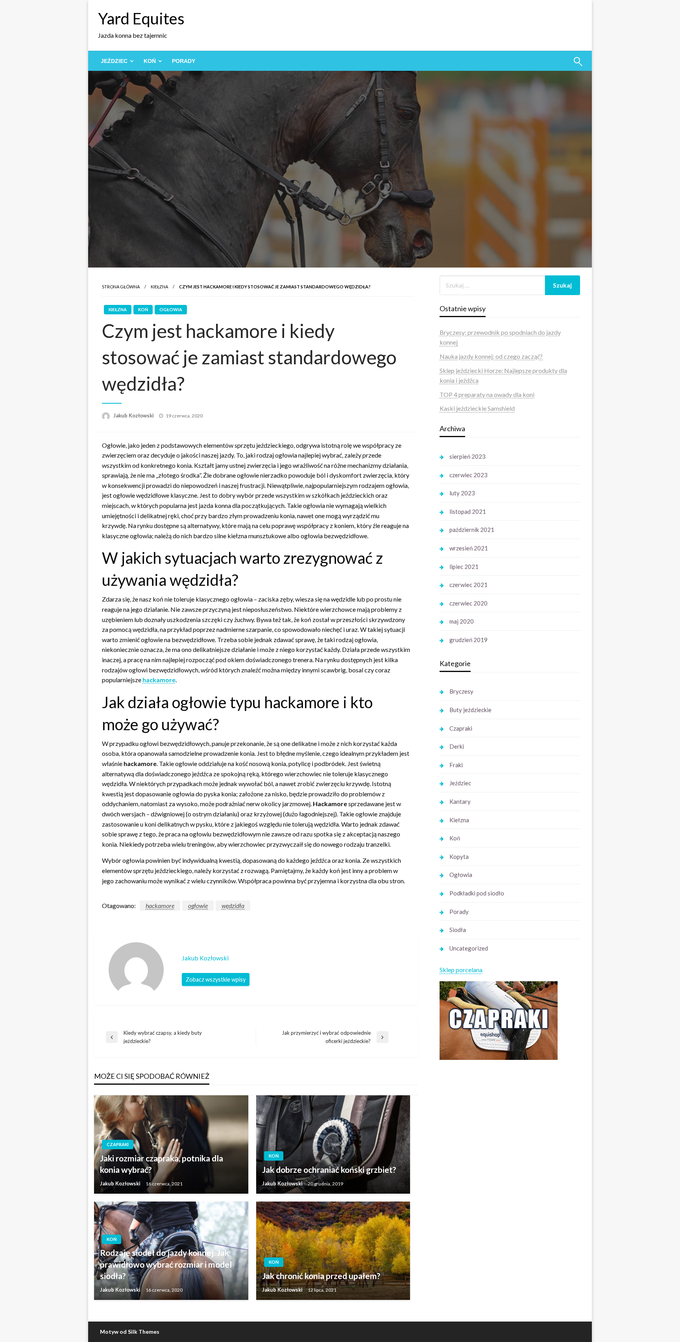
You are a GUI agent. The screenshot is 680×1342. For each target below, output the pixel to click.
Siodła (457, 929)
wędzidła (233, 905)
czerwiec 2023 (468, 474)
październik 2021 (471, 529)
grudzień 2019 (468, 639)
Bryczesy (461, 691)
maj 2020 (461, 621)
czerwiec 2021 (468, 584)
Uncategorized (468, 948)
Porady (183, 61)
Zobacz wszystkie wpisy (216, 979)
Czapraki (118, 1144)
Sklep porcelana (461, 969)
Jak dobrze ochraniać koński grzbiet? (329, 1169)
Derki (456, 746)
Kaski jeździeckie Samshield (477, 408)
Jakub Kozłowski (134, 415)
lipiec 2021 (464, 566)
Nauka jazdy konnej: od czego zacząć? (491, 356)
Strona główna (121, 286)
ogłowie (198, 905)
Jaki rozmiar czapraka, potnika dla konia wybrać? (161, 1163)
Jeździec (114, 61)
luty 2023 (462, 493)
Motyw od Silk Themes (129, 1331)
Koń (150, 61)
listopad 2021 (467, 511)
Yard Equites (141, 18)
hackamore (159, 679)
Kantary (460, 801)
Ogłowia (170, 309)
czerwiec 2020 (468, 603)
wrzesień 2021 (468, 548)
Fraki (456, 764)
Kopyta (459, 856)
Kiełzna (159, 286)
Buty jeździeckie (470, 709)
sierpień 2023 (467, 456)
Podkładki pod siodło (476, 893)
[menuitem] (115, 61)
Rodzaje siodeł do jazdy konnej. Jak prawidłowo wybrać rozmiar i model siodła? (166, 1264)
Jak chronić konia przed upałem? (321, 1276)
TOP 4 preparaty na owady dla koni (487, 394)
